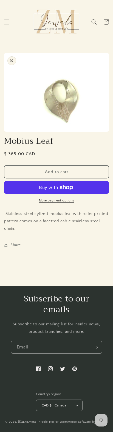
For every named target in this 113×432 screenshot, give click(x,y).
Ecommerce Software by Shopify (84, 421)
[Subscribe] (96, 347)
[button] (7, 22)
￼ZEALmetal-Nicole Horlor (38, 421)
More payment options (56, 200)
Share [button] (15, 245)
